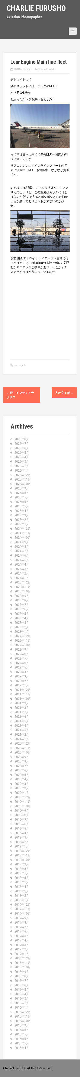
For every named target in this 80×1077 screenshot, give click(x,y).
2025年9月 (22, 488)
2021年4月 (22, 725)
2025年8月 (22, 493)
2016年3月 (22, 998)
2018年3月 (22, 891)
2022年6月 (22, 663)
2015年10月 (23, 1021)
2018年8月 (22, 869)
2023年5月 (22, 613)
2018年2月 (22, 895)
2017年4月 (22, 940)
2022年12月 (23, 636)
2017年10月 (23, 913)
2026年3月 (22, 461)
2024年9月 (22, 542)
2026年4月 (22, 457)
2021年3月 (22, 730)
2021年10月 (23, 698)
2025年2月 (22, 519)
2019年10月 (23, 806)
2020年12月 (23, 743)
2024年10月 (23, 537)
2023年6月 (22, 609)
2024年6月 (22, 555)
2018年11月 (23, 855)
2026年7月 (22, 443)
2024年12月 (23, 528)
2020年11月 (23, 748)
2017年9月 (22, 918)
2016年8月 (22, 976)
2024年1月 (22, 578)
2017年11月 (23, 909)
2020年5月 (22, 775)
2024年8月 (22, 546)
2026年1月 (22, 470)
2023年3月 (22, 622)
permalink (19, 365)
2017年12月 (23, 904)
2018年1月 (22, 900)
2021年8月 (22, 707)
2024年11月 (23, 533)
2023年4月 (22, 618)
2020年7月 (22, 766)
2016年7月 (22, 980)
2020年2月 (22, 788)
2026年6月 (22, 448)
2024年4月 (22, 564)
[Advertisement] (40, 316)
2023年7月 (22, 604)
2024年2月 (22, 573)
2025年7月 (22, 497)
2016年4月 (22, 994)
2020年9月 (22, 757)
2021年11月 (23, 694)
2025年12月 (23, 475)
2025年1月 (22, 524)
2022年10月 (23, 645)
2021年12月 (23, 690)
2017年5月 (22, 936)
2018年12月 (23, 851)
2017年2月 (22, 949)
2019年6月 (22, 824)
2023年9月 (22, 596)
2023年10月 (23, 591)
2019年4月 (22, 833)
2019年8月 (22, 815)
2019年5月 (22, 828)
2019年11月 (23, 801)
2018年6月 (22, 877)
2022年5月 (22, 667)
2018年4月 (22, 886)
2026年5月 (22, 452)
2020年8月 (22, 761)
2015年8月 (22, 1030)
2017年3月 (22, 945)
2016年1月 (22, 1007)
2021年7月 (22, 712)
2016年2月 (22, 1003)
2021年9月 (22, 703)
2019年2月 (22, 842)
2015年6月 (22, 1039)
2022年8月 (22, 654)
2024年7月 (22, 551)
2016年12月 (23, 958)
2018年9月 (22, 864)
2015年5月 (22, 1043)
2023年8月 (22, 600)
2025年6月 (22, 502)
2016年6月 (22, 985)
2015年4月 (22, 1048)
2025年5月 (22, 506)
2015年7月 (22, 1034)
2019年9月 (22, 810)
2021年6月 (22, 716)
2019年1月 (22, 846)
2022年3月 (22, 676)
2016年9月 (22, 971)
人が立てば (64, 392)
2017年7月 (22, 927)
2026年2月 (22, 466)
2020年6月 (22, 770)
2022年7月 (22, 658)
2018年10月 (23, 860)
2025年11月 (23, 479)
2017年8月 (22, 922)
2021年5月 (22, 721)
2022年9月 (22, 649)
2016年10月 (23, 967)
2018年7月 (22, 873)
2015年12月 (23, 1012)
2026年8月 (22, 439)
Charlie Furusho (36, 8)
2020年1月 (22, 792)
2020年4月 (22, 779)
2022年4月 (22, 672)
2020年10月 (23, 752)
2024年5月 (22, 560)
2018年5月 (22, 882)
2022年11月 (23, 640)
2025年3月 (22, 515)
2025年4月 (22, 511)
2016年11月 (23, 962)
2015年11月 (23, 1016)
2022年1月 (22, 685)
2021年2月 (22, 734)
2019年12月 (23, 797)
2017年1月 (22, 954)
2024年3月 (22, 569)
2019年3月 (22, 837)
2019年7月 (22, 819)
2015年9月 (22, 1025)
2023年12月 (23, 582)
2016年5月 (22, 989)
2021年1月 (22, 739)
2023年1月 (22, 631)
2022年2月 (22, 681)
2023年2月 (22, 627)
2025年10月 (23, 484)
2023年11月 (23, 587)
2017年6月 (22, 931)
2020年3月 (22, 783)
